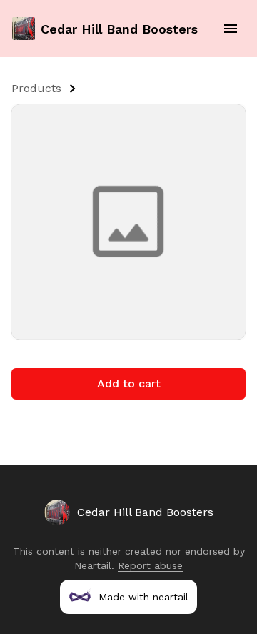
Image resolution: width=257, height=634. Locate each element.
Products (36, 88)
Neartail (92, 565)
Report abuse (150, 565)
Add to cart (129, 383)
